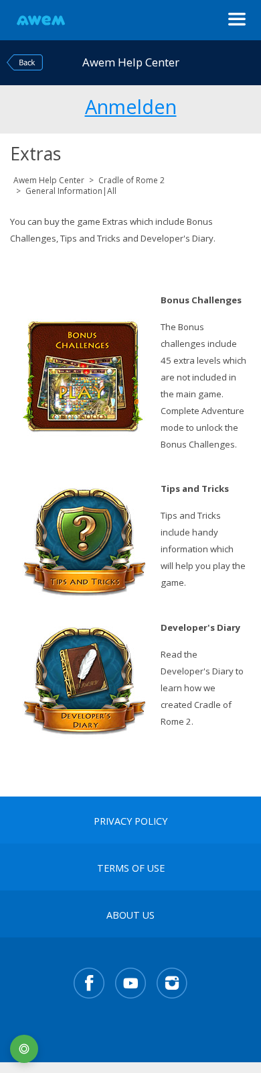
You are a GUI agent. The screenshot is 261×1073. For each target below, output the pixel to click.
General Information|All (70, 191)
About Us (130, 915)
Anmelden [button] (131, 104)
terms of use (131, 868)
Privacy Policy (130, 821)
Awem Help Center (48, 180)
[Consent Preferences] (24, 1049)
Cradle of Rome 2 (131, 180)
